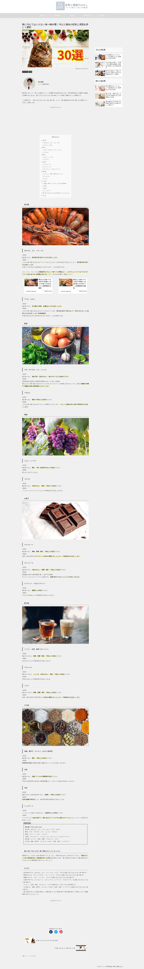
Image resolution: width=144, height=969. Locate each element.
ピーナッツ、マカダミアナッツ (52, 169)
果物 (44, 154)
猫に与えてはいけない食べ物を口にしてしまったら (56, 193)
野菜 (44, 147)
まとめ (44, 195)
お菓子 (44, 162)
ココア (46, 178)
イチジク (46, 159)
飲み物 (44, 171)
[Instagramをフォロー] (61, 932)
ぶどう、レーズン (48, 157)
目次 (53, 137)
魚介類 (44, 140)
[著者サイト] (51, 932)
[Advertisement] (55, 120)
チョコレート (47, 164)
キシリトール (47, 166)
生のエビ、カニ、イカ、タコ (51, 142)
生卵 (45, 186)
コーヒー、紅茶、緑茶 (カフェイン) (53, 174)
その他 (44, 181)
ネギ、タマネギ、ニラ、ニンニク (53, 150)
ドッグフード (47, 190)
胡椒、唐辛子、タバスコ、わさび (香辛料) (55, 183)
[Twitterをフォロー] (56, 932)
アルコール (47, 176)
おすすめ (26, 71)
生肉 (45, 188)
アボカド (46, 152)
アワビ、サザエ (48, 145)
